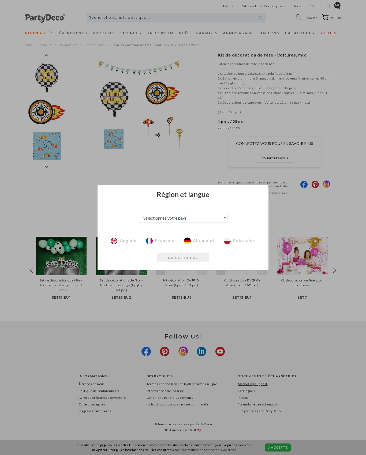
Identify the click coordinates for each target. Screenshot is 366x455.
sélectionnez (183, 257)
